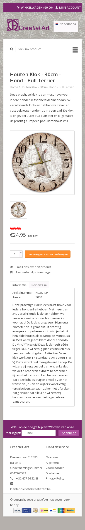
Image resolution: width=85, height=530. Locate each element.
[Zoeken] (11, 49)
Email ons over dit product (33, 267)
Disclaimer (53, 473)
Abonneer (69, 433)
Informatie (19, 285)
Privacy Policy (55, 478)
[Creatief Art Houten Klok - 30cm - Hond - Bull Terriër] (42, 163)
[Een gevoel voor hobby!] (28, 25)
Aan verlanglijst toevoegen (33, 272)
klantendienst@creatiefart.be (30, 489)
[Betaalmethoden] (17, 510)
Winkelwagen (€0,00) (36, 7)
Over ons (52, 457)
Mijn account (69, 7)
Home (14, 87)
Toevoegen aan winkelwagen (47, 254)
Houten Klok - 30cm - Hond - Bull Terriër (47, 87)
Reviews (39, 285)
